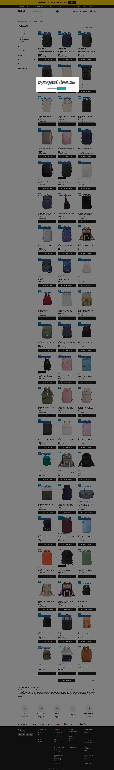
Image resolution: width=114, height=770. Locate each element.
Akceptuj (62, 88)
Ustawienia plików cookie (52, 88)
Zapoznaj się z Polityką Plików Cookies (49, 84)
